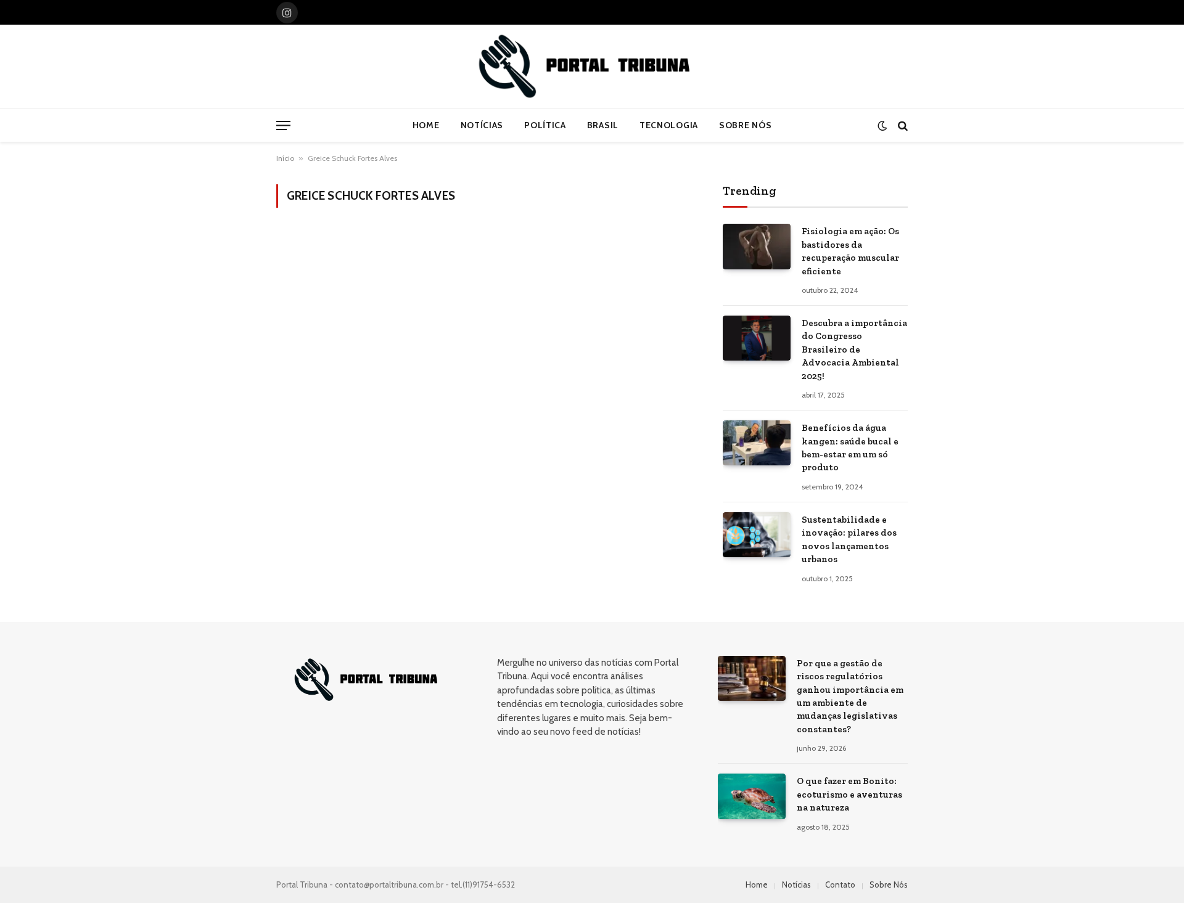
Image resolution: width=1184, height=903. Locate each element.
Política (545, 125)
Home (426, 125)
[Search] (901, 125)
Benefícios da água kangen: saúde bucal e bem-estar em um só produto (850, 447)
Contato (840, 884)
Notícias (482, 125)
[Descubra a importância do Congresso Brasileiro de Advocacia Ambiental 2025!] (757, 338)
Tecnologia (668, 125)
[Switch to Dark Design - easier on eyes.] (882, 125)
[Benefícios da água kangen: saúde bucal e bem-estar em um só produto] (757, 442)
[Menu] (283, 125)
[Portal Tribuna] (592, 66)
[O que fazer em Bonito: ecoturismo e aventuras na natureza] (752, 796)
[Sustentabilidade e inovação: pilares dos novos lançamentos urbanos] (757, 534)
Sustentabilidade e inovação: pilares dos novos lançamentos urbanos (849, 539)
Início (285, 158)
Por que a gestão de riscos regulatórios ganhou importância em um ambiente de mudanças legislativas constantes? (850, 696)
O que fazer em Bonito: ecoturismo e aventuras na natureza (849, 794)
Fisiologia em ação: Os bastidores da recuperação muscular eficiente (850, 251)
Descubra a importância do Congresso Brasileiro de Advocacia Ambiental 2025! (854, 349)
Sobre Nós (745, 125)
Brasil (603, 125)
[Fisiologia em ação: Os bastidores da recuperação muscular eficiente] (757, 246)
